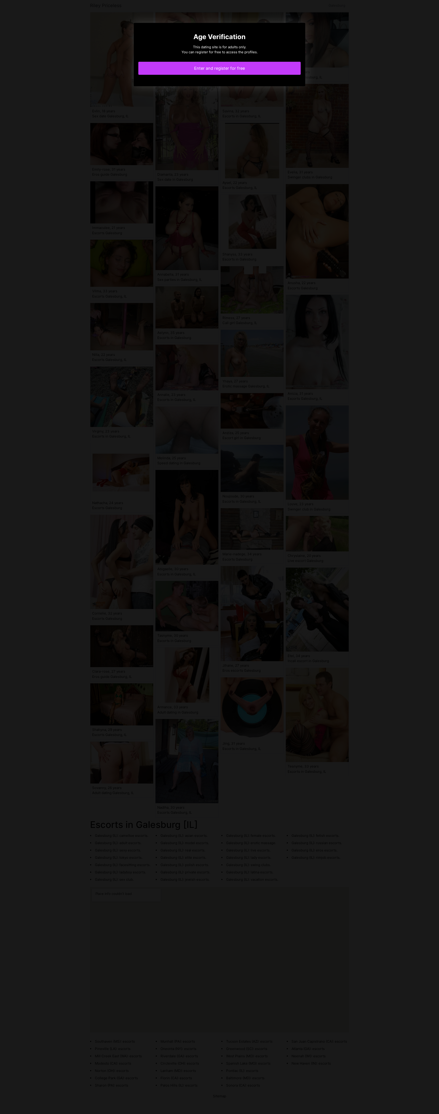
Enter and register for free (219, 68)
